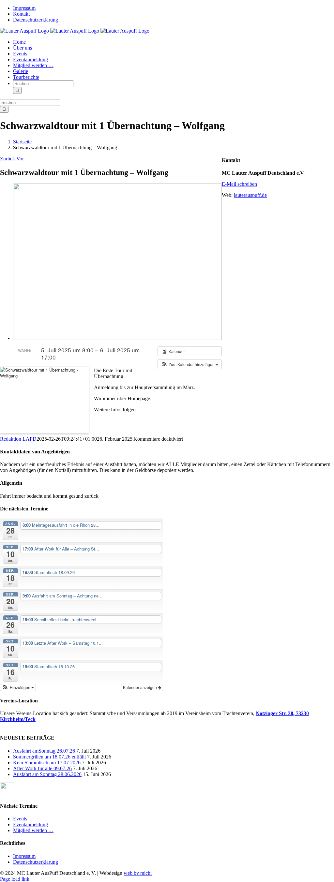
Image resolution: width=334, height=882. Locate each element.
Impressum (24, 856)
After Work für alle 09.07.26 (42, 768)
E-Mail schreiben (239, 184)
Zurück (7, 158)
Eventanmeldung (30, 824)
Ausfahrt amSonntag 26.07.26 (44, 751)
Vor (20, 158)
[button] (189, 364)
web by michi (138, 873)
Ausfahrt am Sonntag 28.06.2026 (47, 774)
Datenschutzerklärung (35, 862)
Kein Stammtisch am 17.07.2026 (47, 762)
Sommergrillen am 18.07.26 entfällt (49, 756)
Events (20, 818)
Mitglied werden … (33, 830)
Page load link (14, 879)
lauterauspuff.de (250, 195)
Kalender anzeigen (140, 687)
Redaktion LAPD (18, 439)
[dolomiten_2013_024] (117, 338)
